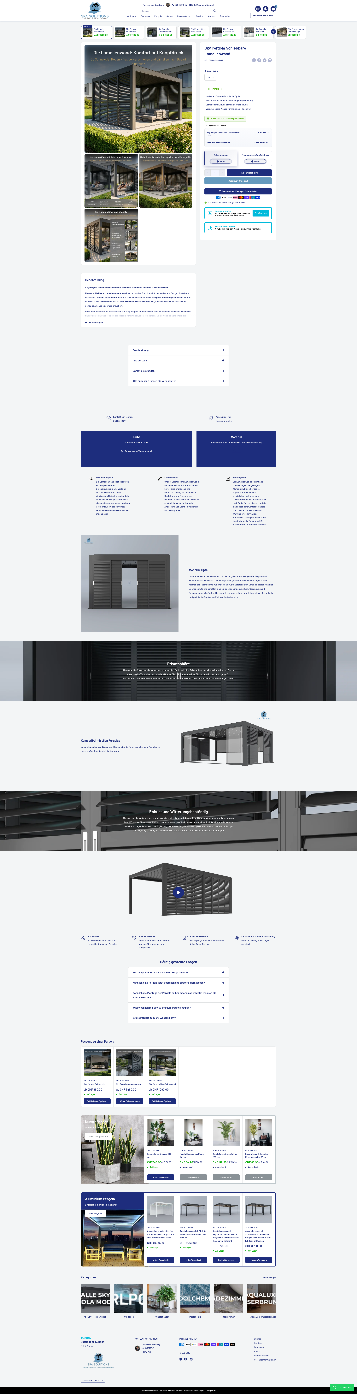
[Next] (273, 31)
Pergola (158, 16)
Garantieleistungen (144, 370)
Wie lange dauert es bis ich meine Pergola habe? (160, 972)
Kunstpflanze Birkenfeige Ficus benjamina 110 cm (256, 1155)
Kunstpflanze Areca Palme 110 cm (192, 1155)
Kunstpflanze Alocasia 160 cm (159, 1155)
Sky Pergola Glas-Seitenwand (162, 1084)
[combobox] (258, 9)
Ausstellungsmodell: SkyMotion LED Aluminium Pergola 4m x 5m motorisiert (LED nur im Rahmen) (226, 1236)
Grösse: (211, 70)
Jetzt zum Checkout (238, 180)
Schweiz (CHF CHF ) (90, 1380)
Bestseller (225, 16)
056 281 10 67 (181, 4)
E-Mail (148, 1352)
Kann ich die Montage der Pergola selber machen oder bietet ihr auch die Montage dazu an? (174, 995)
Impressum (259, 1347)
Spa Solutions (90, 1080)
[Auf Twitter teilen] (264, 60)
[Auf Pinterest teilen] (259, 60)
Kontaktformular (224, 421)
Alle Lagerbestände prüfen (215, 126)
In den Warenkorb (249, 172)
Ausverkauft (193, 1177)
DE (257, 9)
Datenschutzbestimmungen (194, 1390)
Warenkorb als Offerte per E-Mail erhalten (240, 191)
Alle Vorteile (140, 360)
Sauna (170, 16)
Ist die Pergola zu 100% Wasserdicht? (154, 1017)
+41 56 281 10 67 (148, 1348)
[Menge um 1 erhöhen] (222, 172)
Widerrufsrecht (261, 1355)
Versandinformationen (265, 1359)
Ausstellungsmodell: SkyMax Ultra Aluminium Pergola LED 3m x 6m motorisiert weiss (160, 1234)
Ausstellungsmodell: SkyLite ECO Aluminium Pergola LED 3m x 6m (193, 1234)
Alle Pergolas (95, 1213)
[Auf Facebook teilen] (254, 60)
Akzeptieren (211, 1390)
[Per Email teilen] (270, 60)
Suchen (257, 1338)
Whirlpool (131, 16)
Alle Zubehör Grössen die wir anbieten (154, 381)
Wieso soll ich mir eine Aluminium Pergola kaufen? (162, 1007)
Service (199, 16)
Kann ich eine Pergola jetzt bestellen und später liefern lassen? (169, 982)
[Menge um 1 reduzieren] (207, 172)
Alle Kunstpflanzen (98, 1136)
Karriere (258, 1343)
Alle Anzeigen (270, 1277)
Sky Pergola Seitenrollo (94, 1084)
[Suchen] (214, 11)
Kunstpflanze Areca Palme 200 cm (225, 1155)
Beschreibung (141, 350)
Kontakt (211, 16)
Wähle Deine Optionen (97, 1101)
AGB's (257, 1351)
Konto (265, 9)
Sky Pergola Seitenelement (128, 1084)
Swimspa (145, 16)
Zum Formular (261, 213)
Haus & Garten (184, 16)
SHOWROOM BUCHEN (263, 15)
